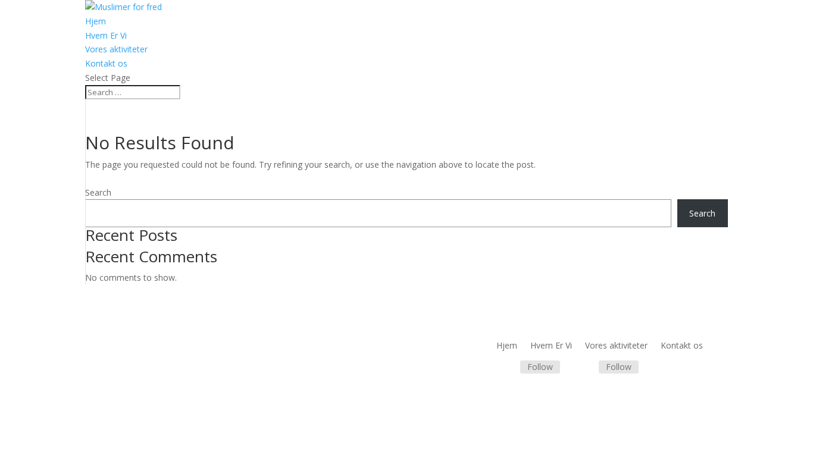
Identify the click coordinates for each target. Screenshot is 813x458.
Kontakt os (106, 63)
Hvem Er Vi (106, 35)
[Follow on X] (584, 367)
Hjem (95, 21)
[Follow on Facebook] (505, 367)
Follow (540, 366)
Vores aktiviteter (116, 49)
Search (98, 192)
